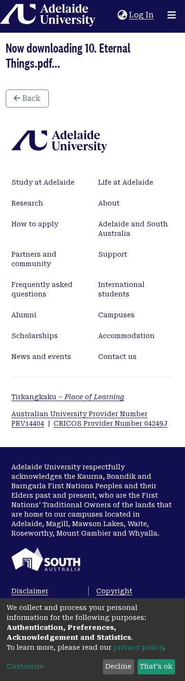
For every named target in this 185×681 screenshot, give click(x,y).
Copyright (114, 591)
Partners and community (33, 259)
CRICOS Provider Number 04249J (110, 423)
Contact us (117, 356)
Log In (142, 14)
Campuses (116, 315)
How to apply (34, 224)
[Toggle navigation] (171, 15)
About (109, 203)
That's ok (156, 666)
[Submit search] (110, 15)
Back (30, 98)
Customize (25, 666)
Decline (118, 666)
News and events (41, 356)
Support (112, 254)
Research (27, 203)
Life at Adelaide (125, 182)
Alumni (24, 315)
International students (121, 289)
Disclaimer (29, 591)
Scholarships (34, 336)
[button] (122, 15)
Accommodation (126, 336)
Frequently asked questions (42, 289)
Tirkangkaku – (67, 397)
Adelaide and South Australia (133, 228)
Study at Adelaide (42, 182)
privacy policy (138, 647)
